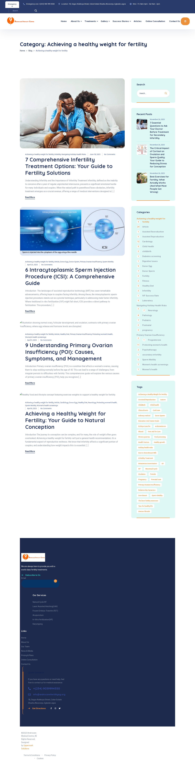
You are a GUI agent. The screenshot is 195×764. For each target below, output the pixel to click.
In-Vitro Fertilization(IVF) (43, 619)
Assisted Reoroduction (151, 232)
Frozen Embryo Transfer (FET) (45, 611)
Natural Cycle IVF (40, 602)
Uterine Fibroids (144, 511)
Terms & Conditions (32, 755)
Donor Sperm (74, 262)
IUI (163, 463)
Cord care (156, 410)
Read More (30, 197)
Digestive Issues (148, 261)
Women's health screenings (35, 337)
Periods (153, 474)
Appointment (185, 21)
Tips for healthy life (145, 506)
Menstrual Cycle (151, 469)
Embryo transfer (144, 426)
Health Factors (143, 442)
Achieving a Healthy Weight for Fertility (152, 394)
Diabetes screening (149, 256)
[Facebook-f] (51, 708)
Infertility (57, 154)
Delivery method (144, 416)
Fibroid (140, 432)
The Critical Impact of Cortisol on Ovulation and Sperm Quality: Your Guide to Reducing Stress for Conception (159, 157)
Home (64, 21)
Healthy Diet (64, 334)
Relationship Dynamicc (146, 490)
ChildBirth (141, 405)
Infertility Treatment (145, 458)
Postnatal (144, 325)
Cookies (40, 758)
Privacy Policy (50, 755)
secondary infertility (149, 355)
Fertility (143, 276)
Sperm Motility (108, 262)
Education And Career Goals (148, 421)
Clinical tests (143, 410)
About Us (75, 21)
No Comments (109, 154)
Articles (137, 21)
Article (56, 262)
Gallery (104, 21)
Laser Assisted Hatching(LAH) (45, 606)
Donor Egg (64, 262)
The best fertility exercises (148, 501)
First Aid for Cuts (154, 432)
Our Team (25, 646)
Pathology (145, 315)
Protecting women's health (102, 334)
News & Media (27, 651)
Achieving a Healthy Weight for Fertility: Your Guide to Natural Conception (65, 420)
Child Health (146, 246)
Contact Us (174, 21)
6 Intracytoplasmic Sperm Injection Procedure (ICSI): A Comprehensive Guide (70, 276)
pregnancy (145, 330)
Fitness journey (144, 437)
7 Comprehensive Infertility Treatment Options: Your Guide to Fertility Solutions (68, 166)
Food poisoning (160, 437)
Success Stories (121, 21)
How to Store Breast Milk (147, 453)
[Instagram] (55, 708)
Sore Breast (142, 495)
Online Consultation (155, 21)
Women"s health (147, 369)
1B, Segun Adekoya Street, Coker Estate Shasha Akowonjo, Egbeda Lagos (97, 4)
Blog (30, 51)
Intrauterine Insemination (147, 463)
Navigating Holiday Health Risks (74, 154)
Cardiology (64, 403)
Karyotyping (38, 624)
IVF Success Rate (148, 295)
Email (23, 578)
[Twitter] (59, 708)
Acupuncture (38, 615)
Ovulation (141, 474)
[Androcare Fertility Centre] (16, 21)
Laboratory (145, 300)
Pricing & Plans (27, 655)
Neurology (92, 403)
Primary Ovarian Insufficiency (91, 262)
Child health (154, 405)
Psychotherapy (147, 350)
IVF (139, 469)
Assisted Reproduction (151, 236)
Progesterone (152, 340)
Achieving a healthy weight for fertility (39, 154)
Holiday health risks (145, 448)
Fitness (143, 281)
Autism (163, 400)
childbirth (144, 251)
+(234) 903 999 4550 (47, 4)
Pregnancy (142, 479)
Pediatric (144, 320)
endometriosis (160, 426)
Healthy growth (159, 442)
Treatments (90, 21)
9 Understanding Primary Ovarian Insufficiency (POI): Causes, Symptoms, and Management (69, 352)
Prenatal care (156, 479)
